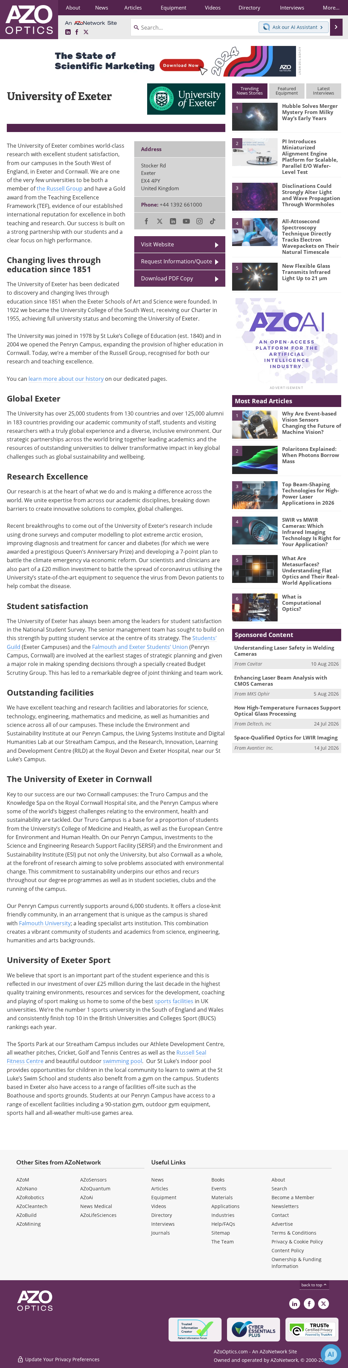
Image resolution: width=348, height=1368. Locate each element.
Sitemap (220, 1232)
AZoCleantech (32, 1206)
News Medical (96, 1206)
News (157, 1179)
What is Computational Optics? (301, 602)
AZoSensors (93, 1179)
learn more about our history (66, 378)
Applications (225, 1206)
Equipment (163, 1197)
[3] (255, 196)
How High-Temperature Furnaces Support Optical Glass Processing (287, 710)
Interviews (163, 1224)
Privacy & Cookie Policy (297, 1241)
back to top (312, 1284)
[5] (255, 276)
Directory (161, 1215)
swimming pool (122, 1060)
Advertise (282, 1224)
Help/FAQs (223, 1224)
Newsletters (285, 1206)
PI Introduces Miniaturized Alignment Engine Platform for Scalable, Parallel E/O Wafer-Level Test (310, 156)
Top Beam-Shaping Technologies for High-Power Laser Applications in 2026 (310, 493)
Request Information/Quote (176, 261)
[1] (255, 116)
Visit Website (157, 244)
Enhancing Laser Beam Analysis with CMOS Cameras (280, 680)
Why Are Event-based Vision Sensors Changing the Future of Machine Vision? (311, 422)
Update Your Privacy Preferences (62, 1359)
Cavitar (254, 664)
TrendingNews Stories (250, 90)
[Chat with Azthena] (331, 1354)
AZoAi (86, 1197)
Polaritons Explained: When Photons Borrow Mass (310, 455)
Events (218, 1188)
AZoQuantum (95, 1188)
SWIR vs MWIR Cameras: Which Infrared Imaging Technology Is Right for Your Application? (311, 532)
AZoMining (28, 1224)
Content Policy (288, 1250)
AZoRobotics (30, 1197)
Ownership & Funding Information (296, 1262)
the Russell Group (60, 188)
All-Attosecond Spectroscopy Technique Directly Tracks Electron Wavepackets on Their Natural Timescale (310, 236)
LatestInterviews (323, 90)
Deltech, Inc (259, 723)
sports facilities (174, 1001)
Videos (158, 1206)
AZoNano (26, 1188)
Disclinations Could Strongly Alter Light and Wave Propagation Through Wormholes (311, 195)
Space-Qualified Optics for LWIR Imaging (285, 737)
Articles (159, 1188)
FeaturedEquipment (287, 90)
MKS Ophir (258, 693)
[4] (255, 231)
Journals (160, 1232)
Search (279, 1188)
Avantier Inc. (260, 748)
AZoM (22, 1179)
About (278, 1179)
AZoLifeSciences (98, 1215)
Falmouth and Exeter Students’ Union (140, 646)
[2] (255, 151)
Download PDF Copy (167, 278)
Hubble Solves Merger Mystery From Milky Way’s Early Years (310, 111)
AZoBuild (26, 1215)
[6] (255, 607)
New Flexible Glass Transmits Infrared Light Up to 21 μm (306, 271)
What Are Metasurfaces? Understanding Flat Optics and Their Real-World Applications (310, 570)
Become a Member (293, 1197)
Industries (222, 1215)
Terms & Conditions (294, 1232)
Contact (280, 1215)
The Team (222, 1241)
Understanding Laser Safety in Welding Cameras (284, 650)
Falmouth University (45, 923)
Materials (222, 1197)
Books (218, 1179)
